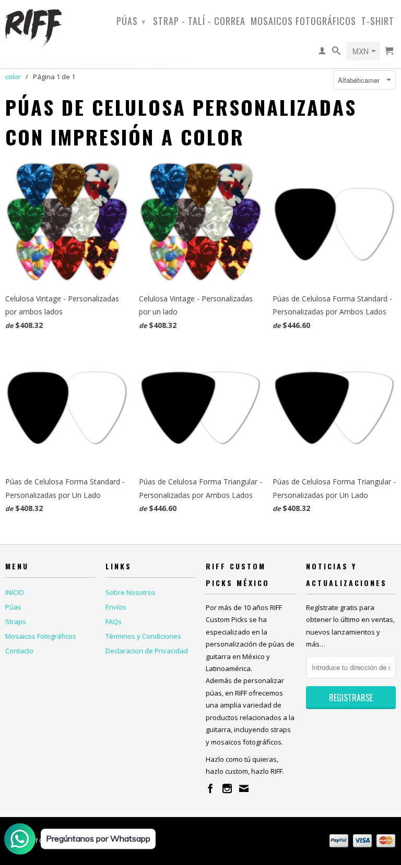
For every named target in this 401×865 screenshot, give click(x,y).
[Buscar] (336, 52)
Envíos (115, 607)
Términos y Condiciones (143, 636)
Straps (15, 621)
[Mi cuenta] (322, 52)
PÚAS (131, 21)
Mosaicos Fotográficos (40, 636)
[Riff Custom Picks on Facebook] (210, 788)
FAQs (113, 621)
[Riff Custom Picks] (50, 27)
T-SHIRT (377, 22)
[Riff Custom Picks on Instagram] (227, 788)
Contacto (19, 650)
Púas (13, 607)
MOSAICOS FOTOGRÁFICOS (303, 22)
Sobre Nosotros (130, 592)
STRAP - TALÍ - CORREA (199, 22)
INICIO (14, 592)
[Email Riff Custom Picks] (244, 788)
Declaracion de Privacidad (146, 650)
